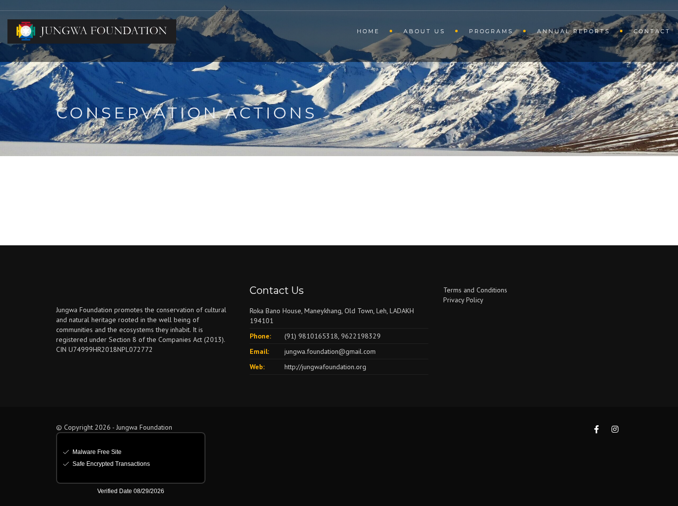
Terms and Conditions (475, 289)
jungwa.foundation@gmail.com (330, 351)
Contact (652, 31)
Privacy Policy (463, 299)
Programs (491, 31)
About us (424, 31)
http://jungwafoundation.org (325, 366)
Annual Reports (573, 31)
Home (368, 31)
